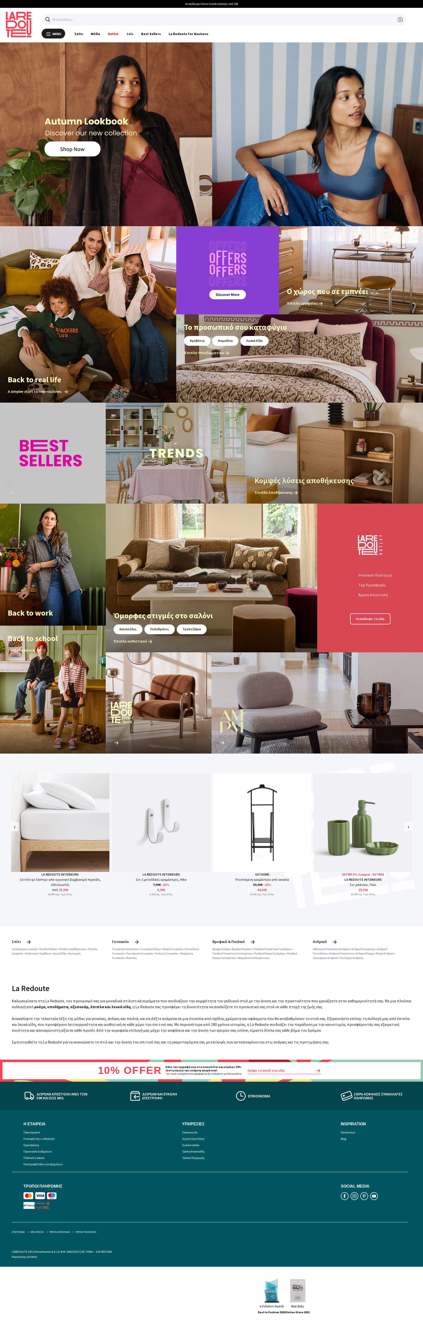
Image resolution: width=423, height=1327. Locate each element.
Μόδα (95, 34)
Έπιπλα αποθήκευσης (72, 949)
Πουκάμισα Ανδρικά (325, 958)
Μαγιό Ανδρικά (385, 953)
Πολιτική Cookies (34, 1158)
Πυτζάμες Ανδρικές (352, 958)
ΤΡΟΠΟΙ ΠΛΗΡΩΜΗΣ (85, 1232)
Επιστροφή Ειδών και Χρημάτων (43, 1164)
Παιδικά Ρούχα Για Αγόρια (269, 953)
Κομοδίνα (225, 340)
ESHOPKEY (31, 1257)
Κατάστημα (348, 1132)
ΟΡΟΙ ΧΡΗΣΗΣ (37, 1232)
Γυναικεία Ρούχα (151, 949)
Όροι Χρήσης (31, 1145)
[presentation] (15, 826)
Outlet (113, 34)
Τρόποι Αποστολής (193, 1151)
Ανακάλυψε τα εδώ (370, 619)
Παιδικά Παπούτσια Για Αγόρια (272, 949)
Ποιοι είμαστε (32, 1132)
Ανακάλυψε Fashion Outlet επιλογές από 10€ (230, 4)
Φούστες (131, 958)
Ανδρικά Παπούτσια (341, 953)
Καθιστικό (31, 953)
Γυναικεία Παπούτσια (125, 949)
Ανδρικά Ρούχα (365, 953)
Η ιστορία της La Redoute (39, 1139)
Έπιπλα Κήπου (48, 949)
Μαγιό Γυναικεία (173, 949)
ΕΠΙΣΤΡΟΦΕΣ (18, 1232)
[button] (47, 19)
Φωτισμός (74, 953)
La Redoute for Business (189, 34)
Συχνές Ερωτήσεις (193, 1139)
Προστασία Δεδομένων (38, 1151)
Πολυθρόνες (159, 629)
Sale (130, 34)
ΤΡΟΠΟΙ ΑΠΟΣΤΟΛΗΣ (59, 1232)
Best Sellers (151, 34)
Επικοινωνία (189, 1132)
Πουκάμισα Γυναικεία (139, 953)
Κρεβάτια (197, 340)
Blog (343, 1139)
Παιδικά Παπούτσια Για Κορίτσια (232, 953)
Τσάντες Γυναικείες (166, 953)
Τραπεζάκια (192, 629)
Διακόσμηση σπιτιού (24, 949)
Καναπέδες (128, 629)
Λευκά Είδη (254, 340)
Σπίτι (78, 34)
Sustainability (191, 1145)
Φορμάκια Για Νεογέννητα (253, 958)
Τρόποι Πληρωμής (193, 1158)
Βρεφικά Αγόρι (221, 949)
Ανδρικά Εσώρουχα (363, 949)
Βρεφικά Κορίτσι (242, 949)
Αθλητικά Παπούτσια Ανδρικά (331, 949)
